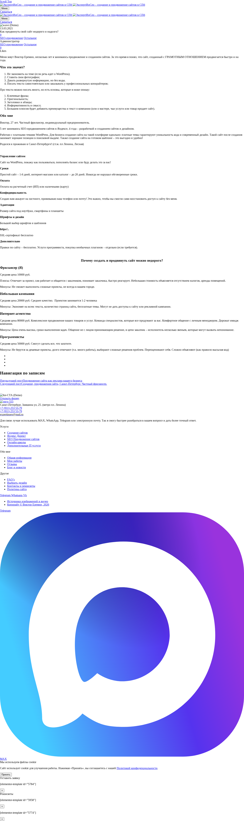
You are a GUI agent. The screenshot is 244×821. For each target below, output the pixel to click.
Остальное (30, 38)
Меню (4, 8)
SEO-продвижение (11, 38)
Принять (5, 774)
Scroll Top (6, 1)
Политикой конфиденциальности (137, 768)
